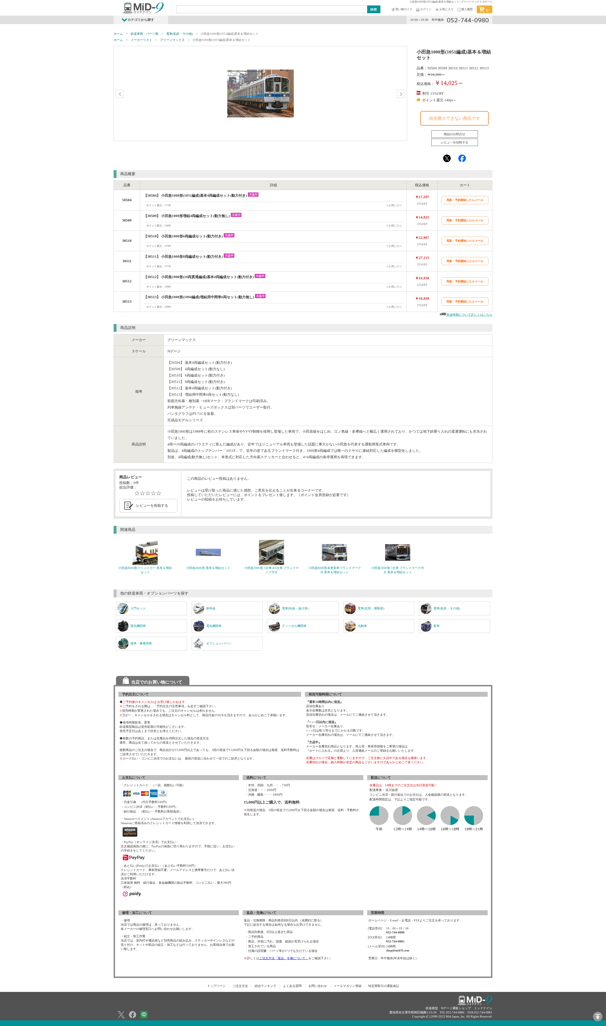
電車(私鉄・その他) (179, 34)
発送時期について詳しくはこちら (469, 314)
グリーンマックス (172, 40)
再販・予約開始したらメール (464, 200)
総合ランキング (265, 986)
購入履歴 (467, 9)
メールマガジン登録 (347, 986)
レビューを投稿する (152, 505)
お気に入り (446, 9)
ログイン (426, 9)
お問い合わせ (317, 986)
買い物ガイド (403, 9)
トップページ (216, 986)
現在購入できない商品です (454, 118)
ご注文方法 (240, 986)
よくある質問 (292, 986)
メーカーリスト (141, 40)
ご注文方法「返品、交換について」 (283, 958)
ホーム (118, 34)
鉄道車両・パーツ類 (144, 34)
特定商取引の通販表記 (383, 986)
